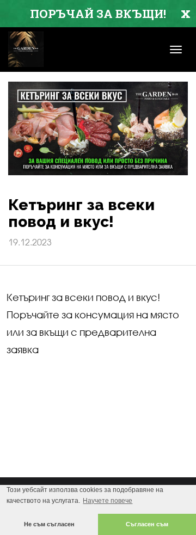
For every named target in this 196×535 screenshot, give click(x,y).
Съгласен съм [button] (147, 524)
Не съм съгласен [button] (49, 524)
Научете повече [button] (107, 501)
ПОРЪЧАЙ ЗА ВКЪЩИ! (98, 13)
